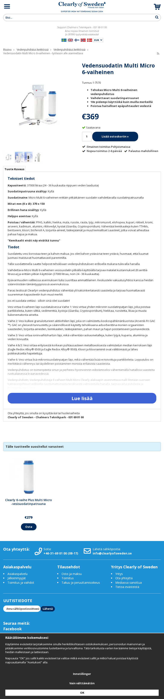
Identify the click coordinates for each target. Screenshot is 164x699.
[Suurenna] (38, 105)
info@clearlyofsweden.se (112, 553)
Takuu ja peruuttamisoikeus (81, 583)
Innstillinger (82, 674)
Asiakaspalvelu (17, 574)
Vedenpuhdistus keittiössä (32, 49)
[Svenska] (64, 39)
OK (82, 693)
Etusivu (7, 49)
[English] (70, 39)
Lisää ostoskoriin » (115, 136)
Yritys (119, 574)
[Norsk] (83, 39)
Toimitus (68, 578)
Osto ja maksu (72, 574)
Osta (28, 527)
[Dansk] (89, 39)
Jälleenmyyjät (16, 578)
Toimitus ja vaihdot (20, 583)
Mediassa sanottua (128, 583)
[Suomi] (77, 39)
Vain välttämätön (82, 683)
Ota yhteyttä (124, 578)
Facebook (12, 628)
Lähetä (48, 609)
